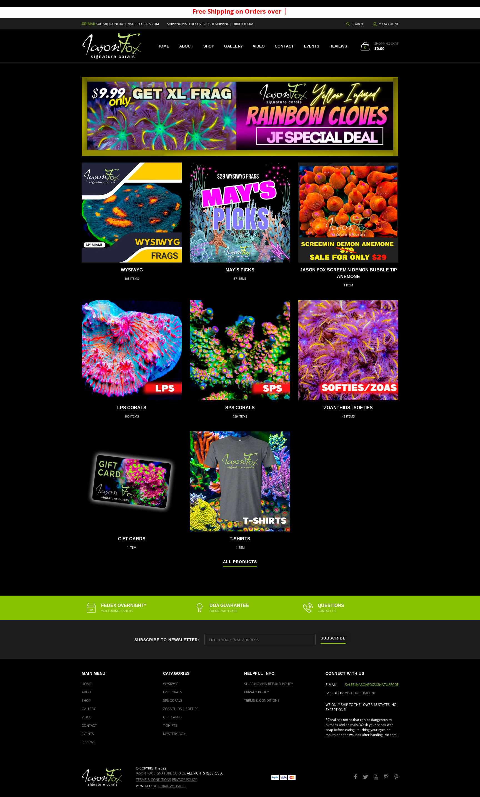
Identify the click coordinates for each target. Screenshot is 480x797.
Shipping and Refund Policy (268, 683)
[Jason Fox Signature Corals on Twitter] (365, 777)
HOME (163, 46)
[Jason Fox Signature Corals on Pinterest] (396, 777)
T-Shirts (240, 538)
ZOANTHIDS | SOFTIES (348, 407)
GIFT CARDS (132, 538)
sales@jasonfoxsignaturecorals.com (127, 24)
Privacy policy (184, 779)
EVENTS (311, 46)
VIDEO (259, 46)
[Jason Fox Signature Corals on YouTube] (376, 777)
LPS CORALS (131, 407)
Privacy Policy (256, 692)
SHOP (208, 46)
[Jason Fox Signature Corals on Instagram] (386, 777)
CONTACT (284, 46)
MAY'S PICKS (240, 270)
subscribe (333, 638)
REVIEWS (338, 46)
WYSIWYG (132, 270)
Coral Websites (172, 786)
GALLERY (233, 46)
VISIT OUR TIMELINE (360, 693)
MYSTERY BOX (174, 733)
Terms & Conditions (261, 700)
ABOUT (186, 46)
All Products (240, 562)
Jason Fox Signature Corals (160, 773)
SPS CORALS (240, 407)
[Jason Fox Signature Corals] (105, 777)
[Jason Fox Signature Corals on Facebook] (355, 777)
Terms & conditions (153, 779)
